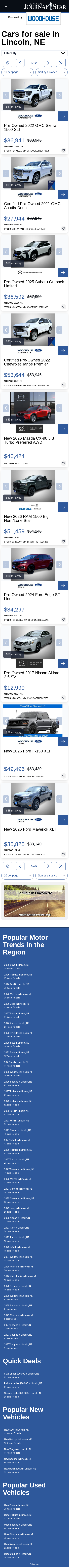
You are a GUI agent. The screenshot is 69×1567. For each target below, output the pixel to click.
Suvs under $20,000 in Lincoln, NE (21, 1375)
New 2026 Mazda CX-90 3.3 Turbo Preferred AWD (29, 440)
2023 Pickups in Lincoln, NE (18, 1103)
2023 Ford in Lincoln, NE (16, 1122)
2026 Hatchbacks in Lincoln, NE (20, 1278)
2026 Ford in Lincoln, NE (16, 986)
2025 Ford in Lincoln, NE (16, 1113)
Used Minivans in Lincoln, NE (18, 1536)
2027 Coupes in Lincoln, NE (18, 1346)
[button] (6, 95)
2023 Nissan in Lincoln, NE (17, 1132)
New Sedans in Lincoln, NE (17, 1461)
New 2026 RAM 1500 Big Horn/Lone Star (26, 519)
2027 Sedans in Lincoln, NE (18, 1327)
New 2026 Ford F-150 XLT (27, 751)
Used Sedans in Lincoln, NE (18, 1526)
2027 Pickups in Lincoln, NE (18, 1093)
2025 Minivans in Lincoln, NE (18, 1268)
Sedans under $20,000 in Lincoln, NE (23, 1395)
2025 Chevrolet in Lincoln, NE (19, 1200)
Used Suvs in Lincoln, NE (16, 1507)
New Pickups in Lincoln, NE (18, 1441)
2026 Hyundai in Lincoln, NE (18, 1035)
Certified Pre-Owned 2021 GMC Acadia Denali (32, 206)
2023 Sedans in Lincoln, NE (18, 1288)
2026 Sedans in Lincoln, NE (18, 1083)
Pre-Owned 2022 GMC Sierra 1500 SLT (30, 128)
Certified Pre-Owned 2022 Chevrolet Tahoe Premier (27, 362)
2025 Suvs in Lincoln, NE (16, 1044)
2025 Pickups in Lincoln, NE (18, 1151)
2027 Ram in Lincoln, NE (16, 1161)
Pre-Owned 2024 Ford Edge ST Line (32, 597)
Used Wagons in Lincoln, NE (18, 1546)
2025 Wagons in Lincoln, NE (18, 1297)
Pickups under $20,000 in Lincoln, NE (23, 1385)
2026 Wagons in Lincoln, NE (18, 1074)
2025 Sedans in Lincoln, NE (18, 1307)
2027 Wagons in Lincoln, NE (18, 1259)
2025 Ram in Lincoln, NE (16, 1239)
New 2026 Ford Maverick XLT (30, 829)
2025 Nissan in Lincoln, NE (17, 1220)
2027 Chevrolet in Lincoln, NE (19, 1171)
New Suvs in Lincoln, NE (16, 1431)
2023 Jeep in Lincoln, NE (16, 1210)
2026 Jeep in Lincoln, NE (16, 1005)
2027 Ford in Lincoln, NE (16, 1064)
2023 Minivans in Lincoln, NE (18, 1317)
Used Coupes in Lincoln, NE (18, 1556)
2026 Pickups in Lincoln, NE (18, 976)
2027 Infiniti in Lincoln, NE (17, 1142)
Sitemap (34, 1564)
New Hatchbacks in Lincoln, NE (20, 1470)
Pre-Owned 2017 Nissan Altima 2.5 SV (31, 675)
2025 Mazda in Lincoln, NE (17, 1181)
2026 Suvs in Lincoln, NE (16, 967)
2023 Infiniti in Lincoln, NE (17, 1249)
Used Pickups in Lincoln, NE (18, 1517)
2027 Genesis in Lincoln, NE (18, 1190)
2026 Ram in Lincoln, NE (16, 1025)
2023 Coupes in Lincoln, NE (18, 1336)
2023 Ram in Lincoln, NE (16, 1229)
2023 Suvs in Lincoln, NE (16, 1054)
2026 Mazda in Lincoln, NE (17, 996)
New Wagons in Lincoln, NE (18, 1451)
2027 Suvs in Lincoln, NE (16, 1015)
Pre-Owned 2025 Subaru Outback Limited (34, 284)
